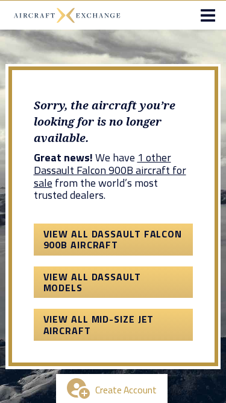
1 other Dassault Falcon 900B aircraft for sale (110, 169)
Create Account (126, 389)
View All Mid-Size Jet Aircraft (98, 324)
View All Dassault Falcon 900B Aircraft (113, 239)
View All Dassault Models (92, 282)
